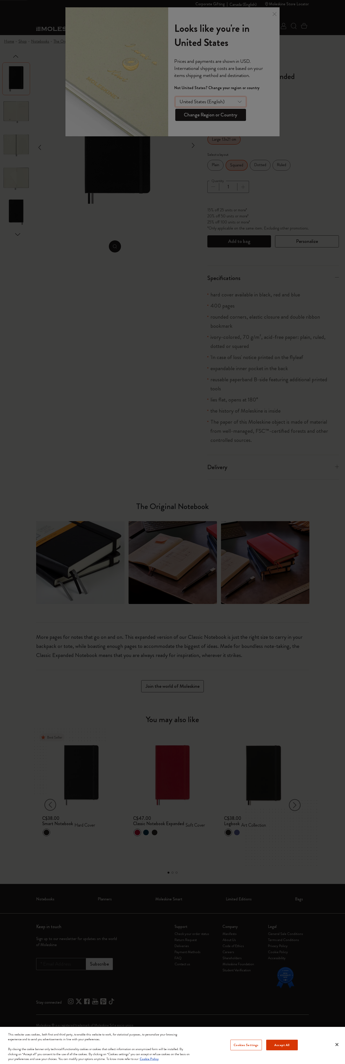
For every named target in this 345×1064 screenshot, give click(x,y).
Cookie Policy (149, 1058)
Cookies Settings (246, 1045)
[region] (172, 1045)
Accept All (281, 1045)
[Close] (336, 1044)
